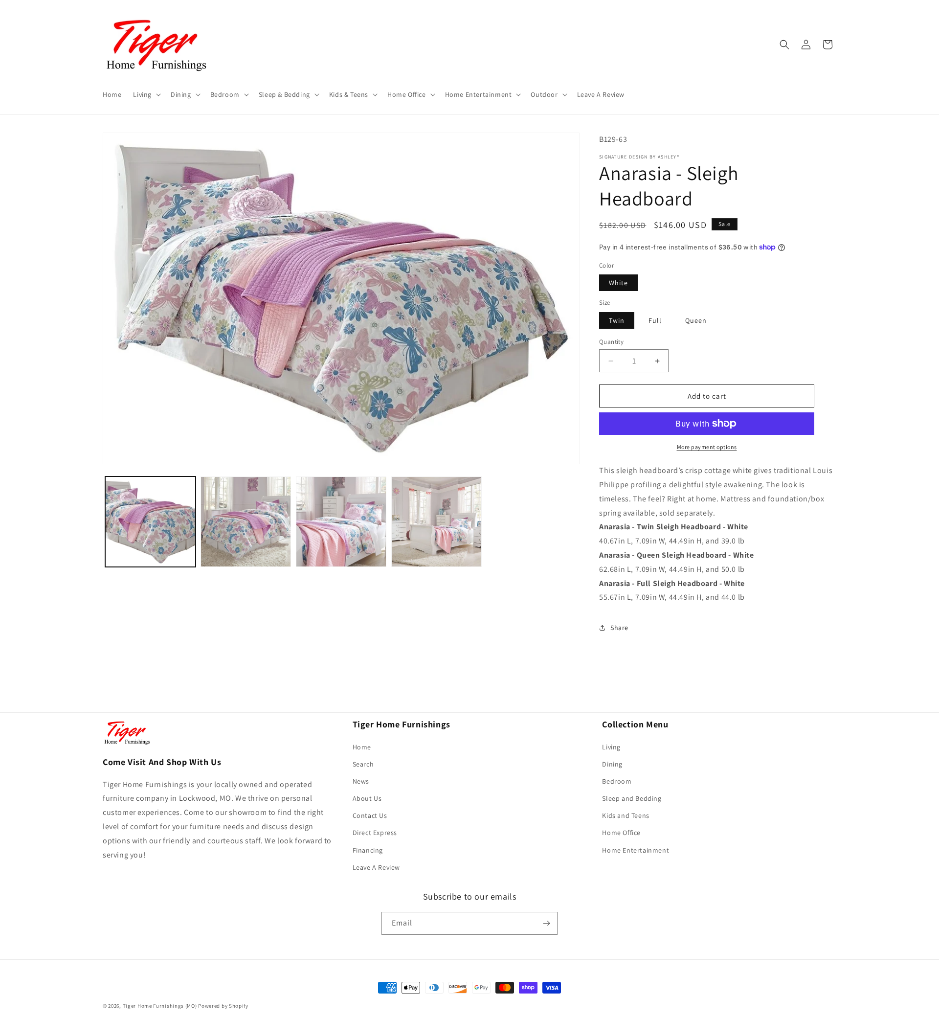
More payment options (707, 447)
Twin (617, 320)
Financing (368, 850)
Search (363, 764)
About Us (367, 798)
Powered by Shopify (223, 1005)
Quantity (611, 342)
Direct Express (375, 832)
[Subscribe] (546, 923)
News (361, 781)
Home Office (621, 832)
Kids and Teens (625, 815)
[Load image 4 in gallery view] (436, 521)
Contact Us (370, 815)
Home (362, 747)
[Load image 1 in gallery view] (150, 521)
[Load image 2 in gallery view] (246, 521)
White (618, 282)
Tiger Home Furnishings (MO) (160, 1005)
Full (655, 320)
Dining (612, 764)
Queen (696, 320)
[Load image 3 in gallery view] (341, 521)
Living (611, 747)
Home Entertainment (635, 850)
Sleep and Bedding (631, 798)
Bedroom (616, 781)
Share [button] (619, 627)
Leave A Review (376, 867)
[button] (146, 94)
